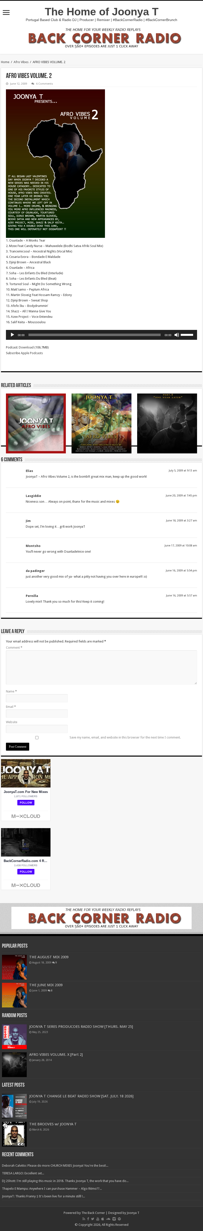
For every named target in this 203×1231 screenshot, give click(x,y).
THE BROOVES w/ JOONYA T (53, 1124)
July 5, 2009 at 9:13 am (183, 470)
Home (5, 62)
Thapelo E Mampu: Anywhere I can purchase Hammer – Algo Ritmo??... (52, 1188)
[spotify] (119, 1219)
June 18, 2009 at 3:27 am (181, 520)
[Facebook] (88, 1219)
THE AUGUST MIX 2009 (49, 957)
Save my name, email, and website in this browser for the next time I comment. (125, 737)
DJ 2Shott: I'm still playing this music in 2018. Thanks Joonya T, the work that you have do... (65, 1181)
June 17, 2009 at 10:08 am (181, 545)
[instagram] (114, 1219)
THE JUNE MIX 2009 (46, 985)
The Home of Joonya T (101, 12)
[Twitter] (93, 1219)
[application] (101, 335)
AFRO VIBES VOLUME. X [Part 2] (56, 1054)
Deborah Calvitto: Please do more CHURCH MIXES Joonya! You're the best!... (55, 1165)
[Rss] (84, 1219)
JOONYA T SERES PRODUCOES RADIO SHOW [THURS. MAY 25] (81, 1026)
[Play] (12, 334)
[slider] (188, 334)
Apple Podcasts (32, 353)
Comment (14, 647)
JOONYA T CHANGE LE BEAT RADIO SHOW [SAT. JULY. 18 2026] (81, 1096)
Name (11, 691)
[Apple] (102, 1219)
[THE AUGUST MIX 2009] (14, 967)
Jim (28, 521)
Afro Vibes (21, 62)
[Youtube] (98, 1219)
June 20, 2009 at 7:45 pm (181, 495)
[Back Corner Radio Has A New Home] (101, 37)
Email (11, 707)
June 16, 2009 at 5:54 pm (181, 570)
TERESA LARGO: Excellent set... (23, 1173)
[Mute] (176, 334)
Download (26, 347)
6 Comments (44, 83)
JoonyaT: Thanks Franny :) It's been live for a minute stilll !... (43, 1196)
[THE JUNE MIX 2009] (14, 995)
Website (11, 722)
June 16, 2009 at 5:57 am (181, 595)
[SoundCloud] (108, 1219)
